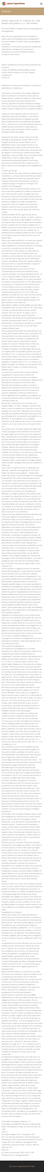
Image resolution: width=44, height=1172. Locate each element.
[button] (41, 4)
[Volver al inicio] (13, 4)
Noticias (6, 11)
